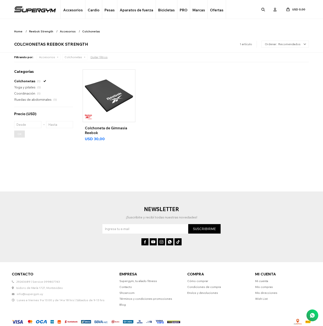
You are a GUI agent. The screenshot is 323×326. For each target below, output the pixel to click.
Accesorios (73, 10)
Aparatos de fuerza (136, 10)
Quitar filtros (99, 57)
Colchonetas (73, 57)
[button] (263, 9)
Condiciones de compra (204, 287)
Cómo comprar (197, 281)
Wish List (261, 298)
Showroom (127, 293)
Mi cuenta (261, 281)
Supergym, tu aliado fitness (138, 281)
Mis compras (264, 287)
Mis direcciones (266, 293)
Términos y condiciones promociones (145, 298)
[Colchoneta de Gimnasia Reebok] (109, 95)
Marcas (198, 10)
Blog (122, 304)
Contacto (125, 287)
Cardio (94, 10)
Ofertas (216, 10)
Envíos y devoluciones (202, 293)
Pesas (110, 10)
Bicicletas (166, 10)
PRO (184, 10)
